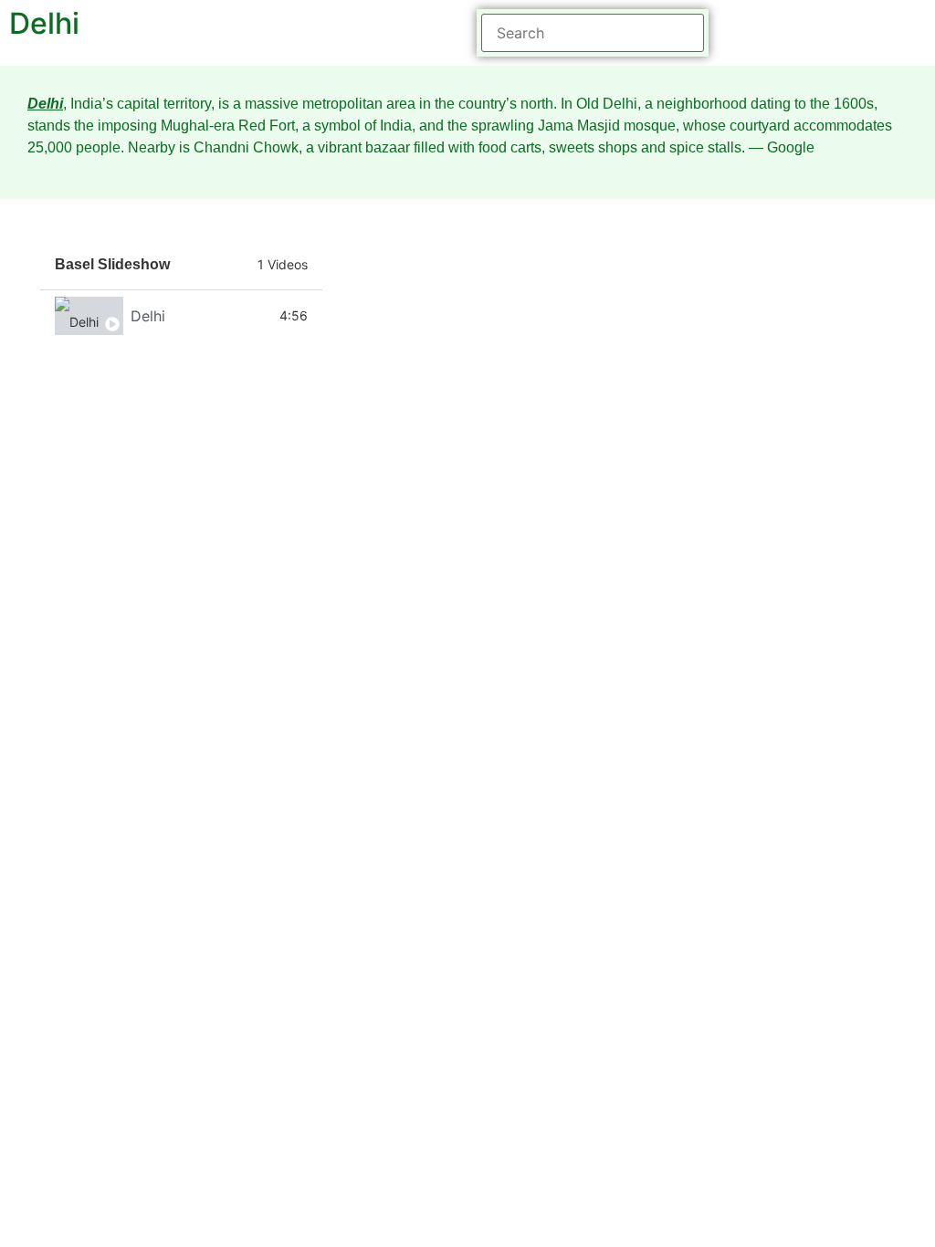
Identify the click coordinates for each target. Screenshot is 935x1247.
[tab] (181, 315)
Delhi (148, 316)
